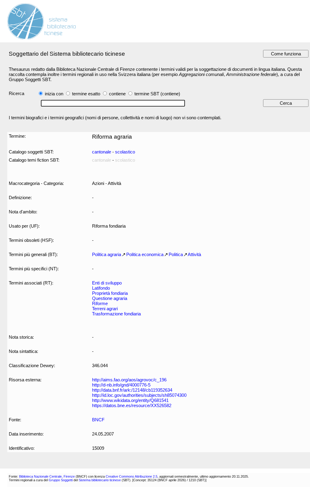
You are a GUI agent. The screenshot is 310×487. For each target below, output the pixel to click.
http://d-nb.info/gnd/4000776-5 (121, 384)
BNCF (98, 419)
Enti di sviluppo (107, 282)
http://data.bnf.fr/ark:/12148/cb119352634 (132, 390)
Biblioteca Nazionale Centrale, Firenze (47, 476)
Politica (176, 254)
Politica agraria (106, 254)
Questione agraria (109, 298)
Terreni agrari (105, 308)
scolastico (125, 151)
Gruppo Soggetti (61, 480)
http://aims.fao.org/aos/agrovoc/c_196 (129, 379)
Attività (194, 254)
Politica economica (144, 254)
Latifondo (101, 288)
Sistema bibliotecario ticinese (100, 480)
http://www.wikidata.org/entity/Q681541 (130, 400)
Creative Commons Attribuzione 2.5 (131, 476)
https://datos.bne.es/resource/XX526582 (131, 405)
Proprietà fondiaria (110, 293)
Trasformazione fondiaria (116, 313)
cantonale (101, 151)
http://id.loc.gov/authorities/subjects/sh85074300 (139, 395)
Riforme (100, 303)
